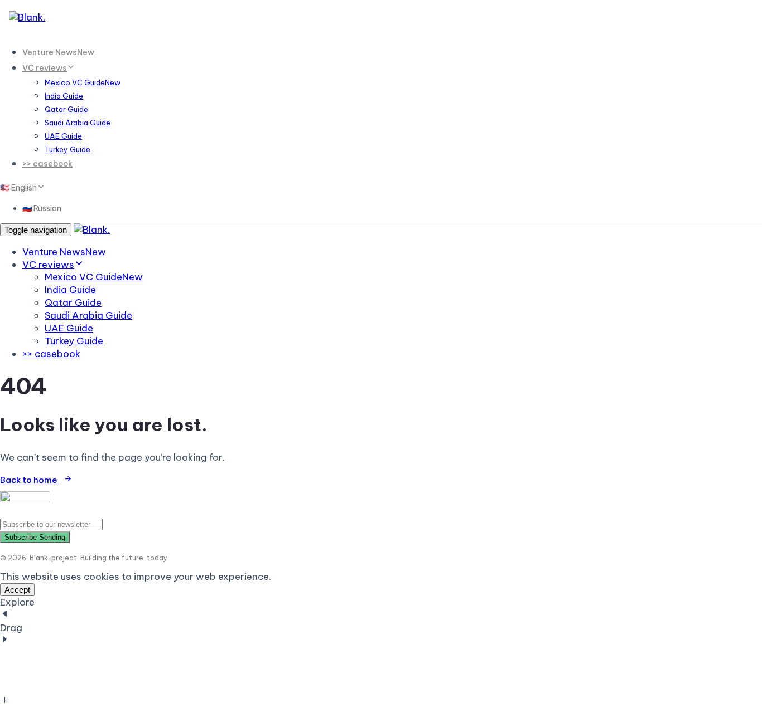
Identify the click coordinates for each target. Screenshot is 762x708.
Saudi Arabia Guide (77, 122)
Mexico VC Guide (82, 82)
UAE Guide (63, 135)
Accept (17, 589)
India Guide (64, 95)
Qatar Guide (66, 109)
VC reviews (44, 68)
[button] (22, 187)
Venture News (58, 52)
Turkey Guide (67, 149)
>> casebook (47, 164)
